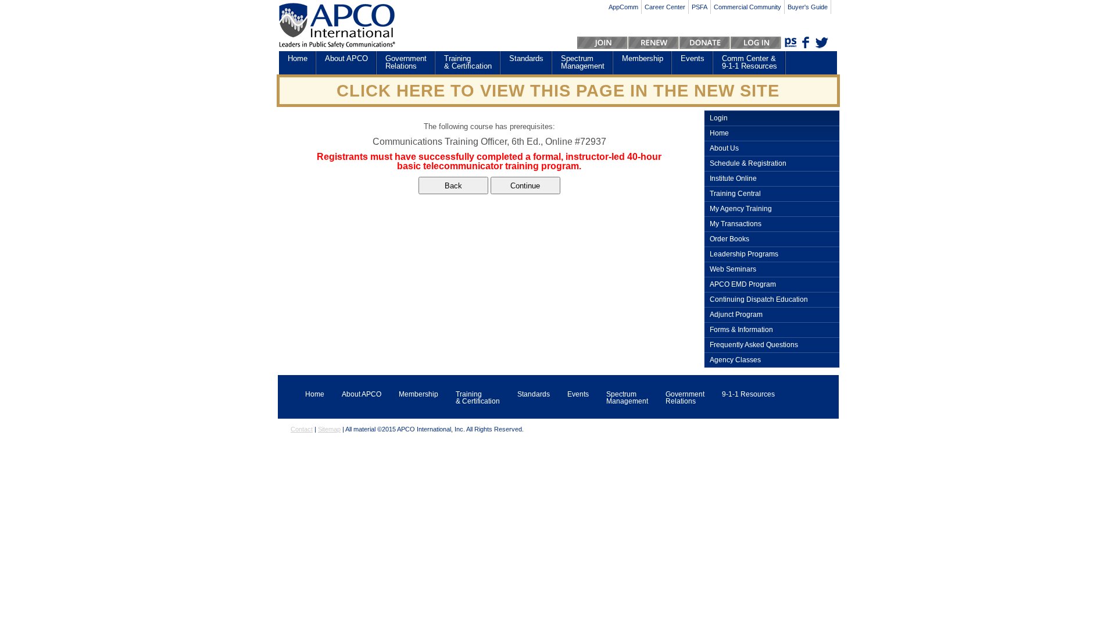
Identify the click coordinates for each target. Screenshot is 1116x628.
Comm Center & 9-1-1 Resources (749, 62)
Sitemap (329, 429)
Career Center (665, 6)
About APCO (346, 58)
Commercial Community (747, 6)
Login (719, 118)
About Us (724, 148)
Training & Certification (468, 62)
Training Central (735, 194)
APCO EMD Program (743, 284)
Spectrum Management (582, 62)
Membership (642, 58)
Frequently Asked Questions (754, 345)
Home (297, 58)
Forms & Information (741, 330)
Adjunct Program (736, 315)
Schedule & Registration (748, 163)
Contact (302, 429)
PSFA (699, 6)
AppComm (623, 6)
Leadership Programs (744, 254)
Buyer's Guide (808, 6)
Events (692, 58)
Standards (526, 58)
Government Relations (406, 62)
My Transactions (735, 224)
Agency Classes (735, 360)
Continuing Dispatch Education (759, 300)
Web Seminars (733, 269)
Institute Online (733, 179)
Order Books (729, 239)
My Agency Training (741, 209)
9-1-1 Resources (748, 394)
